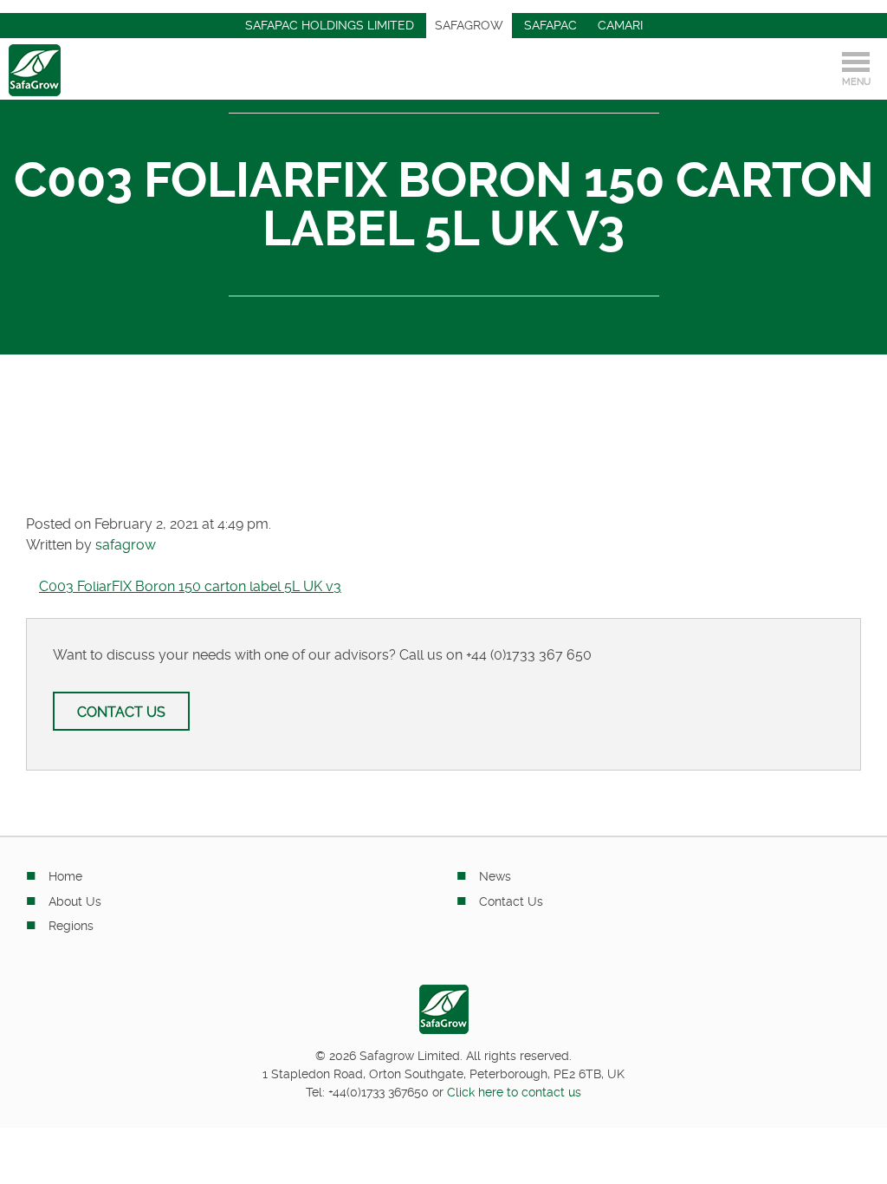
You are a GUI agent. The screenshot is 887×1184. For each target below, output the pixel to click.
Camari (620, 25)
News (495, 876)
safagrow (125, 545)
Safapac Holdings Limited (329, 25)
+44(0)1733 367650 (378, 1092)
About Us (75, 901)
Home (65, 876)
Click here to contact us (514, 1092)
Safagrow (469, 25)
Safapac (550, 25)
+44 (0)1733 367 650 (529, 655)
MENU (856, 82)
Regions (71, 926)
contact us (121, 712)
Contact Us (511, 901)
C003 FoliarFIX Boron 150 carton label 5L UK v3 (190, 586)
